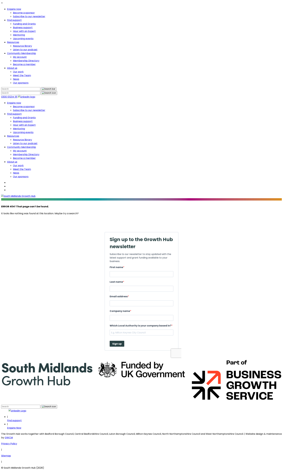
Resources (13, 42)
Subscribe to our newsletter (29, 16)
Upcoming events (23, 38)
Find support (14, 20)
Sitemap (6, 455)
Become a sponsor (24, 12)
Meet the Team (22, 75)
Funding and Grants (24, 24)
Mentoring (19, 35)
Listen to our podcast (25, 49)
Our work (18, 71)
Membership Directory (26, 60)
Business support (23, 27)
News (16, 79)
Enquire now (14, 9)
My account (20, 57)
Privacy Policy (9, 443)
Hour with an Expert (24, 31)
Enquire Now (14, 428)
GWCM (9, 437)
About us (12, 68)
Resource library (22, 46)
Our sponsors (20, 82)
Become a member (24, 64)
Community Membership (21, 53)
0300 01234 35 (9, 96)
